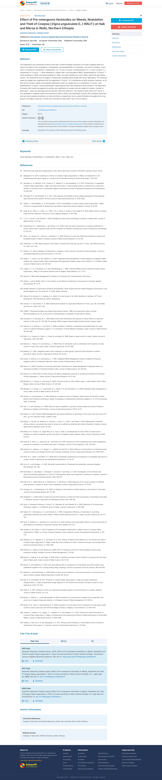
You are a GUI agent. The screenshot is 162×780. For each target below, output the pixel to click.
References (116, 47)
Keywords (116, 43)
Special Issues (67, 756)
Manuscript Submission (129, 753)
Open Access (102, 759)
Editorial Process (103, 753)
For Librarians (82, 765)
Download (39, 661)
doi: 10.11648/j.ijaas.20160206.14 (52, 677)
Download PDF (30, 50)
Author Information (119, 56)
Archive (71, 10)
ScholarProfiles (67, 769)
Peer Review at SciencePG (106, 756)
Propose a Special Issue (129, 756)
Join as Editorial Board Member (131, 759)
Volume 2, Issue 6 (81, 10)
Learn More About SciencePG (30, 760)
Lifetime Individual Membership (107, 769)
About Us (24, 750)
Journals (28, 10)
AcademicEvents (68, 765)
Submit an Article (133, 3)
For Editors (81, 759)
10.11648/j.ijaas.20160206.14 (47, 110)
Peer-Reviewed (39, 16)
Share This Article (53, 50)
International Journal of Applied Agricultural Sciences (50, 10)
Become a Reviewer (128, 762)
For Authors (81, 753)
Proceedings (67, 759)
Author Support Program (129, 765)
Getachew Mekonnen (28, 33)
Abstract (115, 38)
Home (22, 10)
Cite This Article (118, 51)
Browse (44, 3)
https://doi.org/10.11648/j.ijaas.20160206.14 (79, 657)
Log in (110, 3)
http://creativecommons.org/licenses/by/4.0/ (67, 124)
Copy (26, 661)
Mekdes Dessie (43, 33)
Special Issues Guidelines (85, 769)
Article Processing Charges (106, 765)
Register (119, 3)
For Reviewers (82, 756)
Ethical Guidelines (103, 762)
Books (65, 762)
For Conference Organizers (86, 762)
